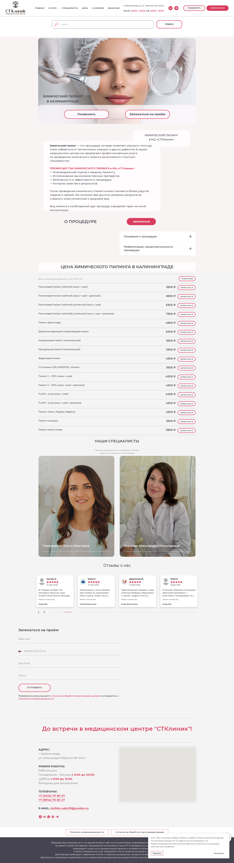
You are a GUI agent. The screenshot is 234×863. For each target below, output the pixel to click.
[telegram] (176, 8)
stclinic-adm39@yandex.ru (70, 808)
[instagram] (40, 816)
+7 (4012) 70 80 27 (51, 795)
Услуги (52, 8)
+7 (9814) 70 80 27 (51, 800)
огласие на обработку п (64, 696)
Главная (39, 8)
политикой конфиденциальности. (36, 699)
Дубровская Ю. (136, 579)
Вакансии (113, 8)
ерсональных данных (88, 696)
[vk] (170, 8)
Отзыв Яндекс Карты (88, 604)
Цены (85, 8)
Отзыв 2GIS (43, 604)
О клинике (98, 8)
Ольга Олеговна (66, 546)
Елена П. (92, 579)
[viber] (53, 816)
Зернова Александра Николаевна (151, 546)
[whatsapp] (48, 816)
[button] (218, 8)
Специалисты (70, 8)
